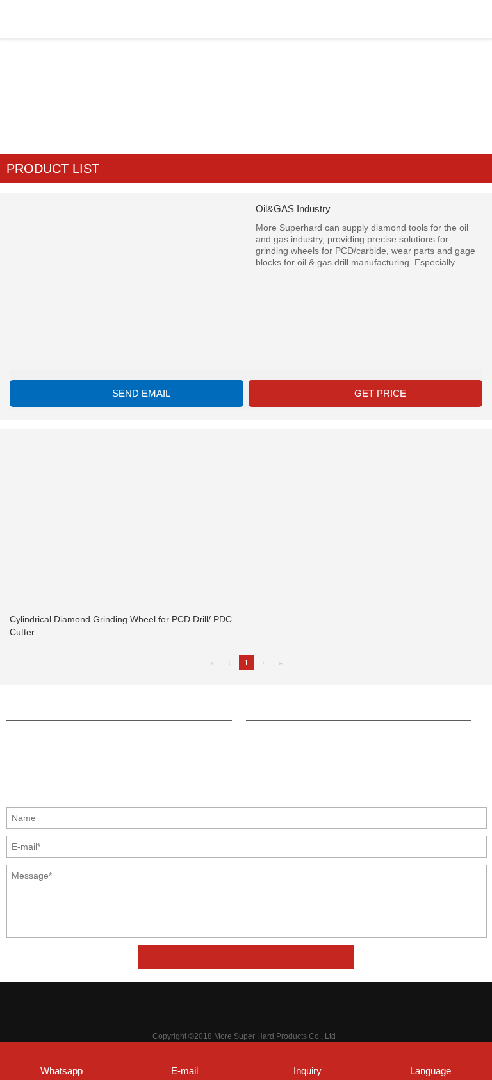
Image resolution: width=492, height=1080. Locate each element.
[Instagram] (330, 1003)
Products (221, 89)
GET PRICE (380, 393)
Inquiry (307, 1070)
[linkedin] (245, 1003)
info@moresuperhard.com (80, 708)
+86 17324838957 (63, 738)
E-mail (184, 1070)
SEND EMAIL (141, 393)
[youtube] (302, 1003)
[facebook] (189, 1003)
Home (179, 89)
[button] (246, 168)
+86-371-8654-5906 (306, 708)
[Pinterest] (161, 1003)
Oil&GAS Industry (288, 89)
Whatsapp (61, 1070)
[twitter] (217, 1003)
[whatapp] (273, 1003)
